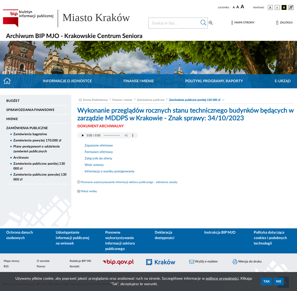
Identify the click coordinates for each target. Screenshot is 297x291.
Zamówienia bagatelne (30, 134)
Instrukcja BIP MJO (220, 232)
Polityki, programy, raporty (214, 81)
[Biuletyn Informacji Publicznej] (120, 264)
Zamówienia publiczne (27, 128)
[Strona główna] (9, 81)
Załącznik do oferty (98, 158)
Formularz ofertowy (99, 152)
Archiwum (21, 157)
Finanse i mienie (138, 81)
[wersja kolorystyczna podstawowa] (270, 7)
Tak (266, 281)
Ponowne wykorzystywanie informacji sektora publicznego (120, 241)
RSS (6, 266)
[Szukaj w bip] (203, 23)
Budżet (13, 100)
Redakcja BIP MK (80, 261)
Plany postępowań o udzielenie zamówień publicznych (36, 149)
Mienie (12, 119)
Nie (278, 281)
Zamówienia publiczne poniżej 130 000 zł (39, 166)
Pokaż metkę (89, 191)
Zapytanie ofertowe (99, 145)
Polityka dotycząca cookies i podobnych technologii (270, 238)
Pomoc (41, 266)
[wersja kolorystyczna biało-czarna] (277, 7)
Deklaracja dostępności (164, 235)
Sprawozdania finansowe (30, 110)
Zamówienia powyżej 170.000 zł (37, 140)
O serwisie (43, 261)
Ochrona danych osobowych (19, 235)
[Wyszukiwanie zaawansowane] (211, 23)
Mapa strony (11, 261)
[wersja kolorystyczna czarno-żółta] (284, 7)
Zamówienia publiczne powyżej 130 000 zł (39, 177)
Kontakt (74, 266)
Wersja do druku (249, 261)
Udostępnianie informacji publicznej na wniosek (72, 238)
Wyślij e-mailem (206, 261)
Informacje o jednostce (67, 81)
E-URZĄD (283, 81)
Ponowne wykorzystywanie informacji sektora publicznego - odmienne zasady (129, 182)
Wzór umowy (94, 165)
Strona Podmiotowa (95, 100)
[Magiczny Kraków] (163, 264)
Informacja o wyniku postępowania (109, 171)
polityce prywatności (222, 278)
